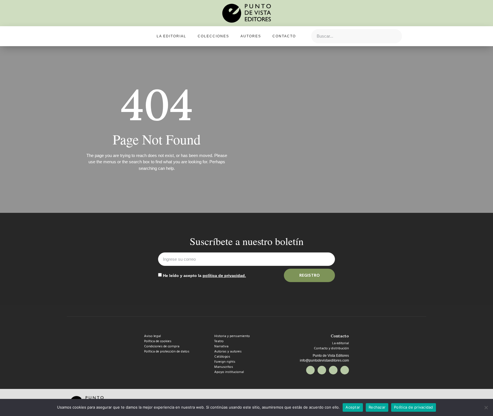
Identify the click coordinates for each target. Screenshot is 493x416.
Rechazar (377, 407)
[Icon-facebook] (310, 370)
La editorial (171, 36)
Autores (251, 36)
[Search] (394, 36)
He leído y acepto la (204, 275)
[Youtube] (344, 370)
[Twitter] (322, 370)
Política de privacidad (413, 407)
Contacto (284, 36)
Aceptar (352, 407)
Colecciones (213, 36)
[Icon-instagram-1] (333, 370)
